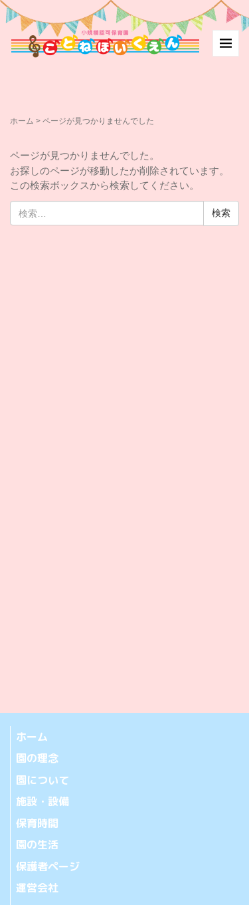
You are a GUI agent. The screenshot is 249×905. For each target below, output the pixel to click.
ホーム (22, 121)
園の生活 (37, 844)
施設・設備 (42, 801)
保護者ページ (48, 866)
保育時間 (37, 823)
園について (42, 780)
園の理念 (37, 758)
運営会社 (37, 887)
